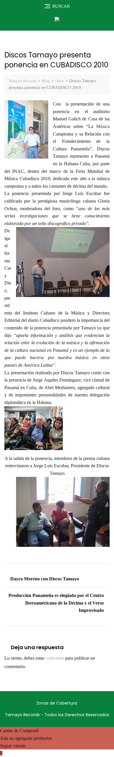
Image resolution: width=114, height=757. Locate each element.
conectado (54, 658)
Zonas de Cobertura (56, 703)
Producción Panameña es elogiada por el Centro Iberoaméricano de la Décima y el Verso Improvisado (56, 603)
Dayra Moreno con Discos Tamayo (44, 578)
